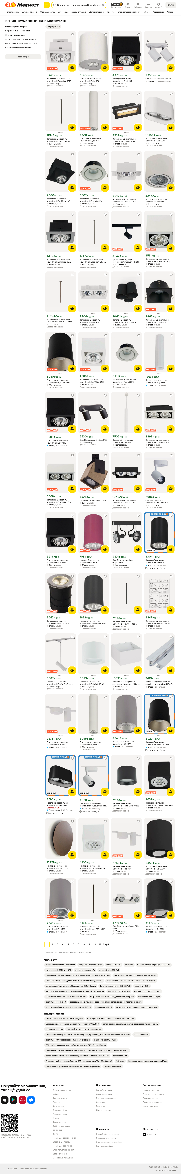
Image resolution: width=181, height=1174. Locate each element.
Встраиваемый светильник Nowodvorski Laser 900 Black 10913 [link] (59, 140)
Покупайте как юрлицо (106, 1098)
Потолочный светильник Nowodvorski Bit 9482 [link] (156, 200)
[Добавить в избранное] (72, 34)
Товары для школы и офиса (64, 1138)
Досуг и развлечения (62, 1090)
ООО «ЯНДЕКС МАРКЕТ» (167, 1167)
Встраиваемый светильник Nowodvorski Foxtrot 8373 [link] (91, 200)
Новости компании (151, 1090)
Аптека (56, 1118)
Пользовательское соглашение (33, 1169)
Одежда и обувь (60, 1110)
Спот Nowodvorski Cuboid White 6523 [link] (125, 927)
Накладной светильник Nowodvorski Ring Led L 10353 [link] (59, 867)
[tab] (12, 12)
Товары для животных (62, 1146)
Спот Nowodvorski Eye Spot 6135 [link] (93, 440)
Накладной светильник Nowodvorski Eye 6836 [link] (155, 561)
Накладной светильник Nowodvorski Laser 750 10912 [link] (92, 928)
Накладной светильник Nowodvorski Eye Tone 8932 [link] (157, 743)
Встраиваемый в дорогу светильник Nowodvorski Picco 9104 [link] (60, 622)
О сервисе (100, 1102)
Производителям (150, 1098)
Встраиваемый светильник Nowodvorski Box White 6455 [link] (92, 381)
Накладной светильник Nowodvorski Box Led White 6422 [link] (93, 867)
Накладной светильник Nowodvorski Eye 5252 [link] (90, 561)
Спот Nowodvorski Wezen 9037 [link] (93, 500)
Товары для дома (60, 1114)
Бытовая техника (60, 1098)
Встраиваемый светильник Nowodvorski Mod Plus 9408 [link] (124, 200)
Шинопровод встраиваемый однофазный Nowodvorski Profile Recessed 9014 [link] (159, 683)
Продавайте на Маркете (106, 1138)
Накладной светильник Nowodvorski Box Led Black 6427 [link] (159, 804)
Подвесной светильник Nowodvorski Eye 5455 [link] (122, 441)
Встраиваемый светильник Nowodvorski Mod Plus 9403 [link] (124, 501)
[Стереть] (103, 5)
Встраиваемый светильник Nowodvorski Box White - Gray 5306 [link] (59, 501)
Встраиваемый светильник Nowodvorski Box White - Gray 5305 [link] (157, 260)
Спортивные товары (61, 1142)
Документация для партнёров (109, 1142)
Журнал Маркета (103, 1110)
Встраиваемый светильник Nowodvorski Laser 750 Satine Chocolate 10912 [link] (59, 320)
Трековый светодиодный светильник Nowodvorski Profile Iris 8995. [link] (93, 804)
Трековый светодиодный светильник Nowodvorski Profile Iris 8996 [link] (126, 260)
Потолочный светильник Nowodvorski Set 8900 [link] (156, 867)
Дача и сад (57, 1130)
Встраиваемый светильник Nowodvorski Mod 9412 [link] (91, 321)
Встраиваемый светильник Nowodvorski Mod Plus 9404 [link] (157, 622)
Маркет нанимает (150, 1106)
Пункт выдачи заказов (152, 1102)
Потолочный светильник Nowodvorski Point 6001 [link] (90, 80)
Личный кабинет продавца (107, 1134)
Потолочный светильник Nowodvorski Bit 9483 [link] (57, 928)
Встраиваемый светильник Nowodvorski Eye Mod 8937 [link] (58, 200)
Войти (170, 5)
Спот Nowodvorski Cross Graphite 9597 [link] (122, 561)
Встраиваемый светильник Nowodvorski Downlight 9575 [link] (59, 80)
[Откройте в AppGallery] (22, 1103)
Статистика (12, 1169)
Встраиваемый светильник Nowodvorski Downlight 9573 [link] (59, 260)
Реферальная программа (153, 1094)
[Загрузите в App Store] (4, 1103)
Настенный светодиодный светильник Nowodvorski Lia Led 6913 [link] (126, 683)
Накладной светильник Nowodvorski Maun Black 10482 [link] (125, 804)
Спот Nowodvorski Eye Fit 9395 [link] (158, 79)
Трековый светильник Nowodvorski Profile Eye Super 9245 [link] (59, 683)
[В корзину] (72, 68)
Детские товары (60, 1154)
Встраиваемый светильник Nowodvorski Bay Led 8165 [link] (124, 140)
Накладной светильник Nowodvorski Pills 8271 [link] (122, 867)
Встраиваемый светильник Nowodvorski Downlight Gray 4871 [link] (157, 441)
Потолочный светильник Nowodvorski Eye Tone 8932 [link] (58, 381)
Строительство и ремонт (63, 1150)
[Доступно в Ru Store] (31, 1103)
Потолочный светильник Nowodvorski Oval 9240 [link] (57, 804)
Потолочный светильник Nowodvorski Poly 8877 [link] (156, 381)
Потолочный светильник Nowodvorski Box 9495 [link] (57, 441)
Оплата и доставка (104, 1094)
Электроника (58, 1106)
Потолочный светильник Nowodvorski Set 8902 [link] (156, 928)
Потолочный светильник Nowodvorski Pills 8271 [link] (57, 743)
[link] (60, 965)
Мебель (56, 1094)
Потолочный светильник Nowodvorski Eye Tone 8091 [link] (124, 321)
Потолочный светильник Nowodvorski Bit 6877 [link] (123, 743)
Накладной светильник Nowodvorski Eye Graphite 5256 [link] (93, 622)
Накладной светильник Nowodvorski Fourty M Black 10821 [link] (124, 622)
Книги (55, 1134)
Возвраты (100, 1106)
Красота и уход (59, 1122)
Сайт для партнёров (104, 1146)
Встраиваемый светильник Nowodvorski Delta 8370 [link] (157, 321)
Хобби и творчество (61, 1126)
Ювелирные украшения (63, 1158)
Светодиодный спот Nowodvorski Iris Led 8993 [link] (156, 501)
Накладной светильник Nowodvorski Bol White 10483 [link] (92, 683)
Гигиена (56, 1102)
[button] (53, 26)
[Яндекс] (174, 1170)
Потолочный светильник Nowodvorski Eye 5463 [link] (90, 139)
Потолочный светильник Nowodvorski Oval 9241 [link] (156, 139)
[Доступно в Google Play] (13, 1103)
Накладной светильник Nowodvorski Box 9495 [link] (122, 80)
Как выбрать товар (104, 1090)
